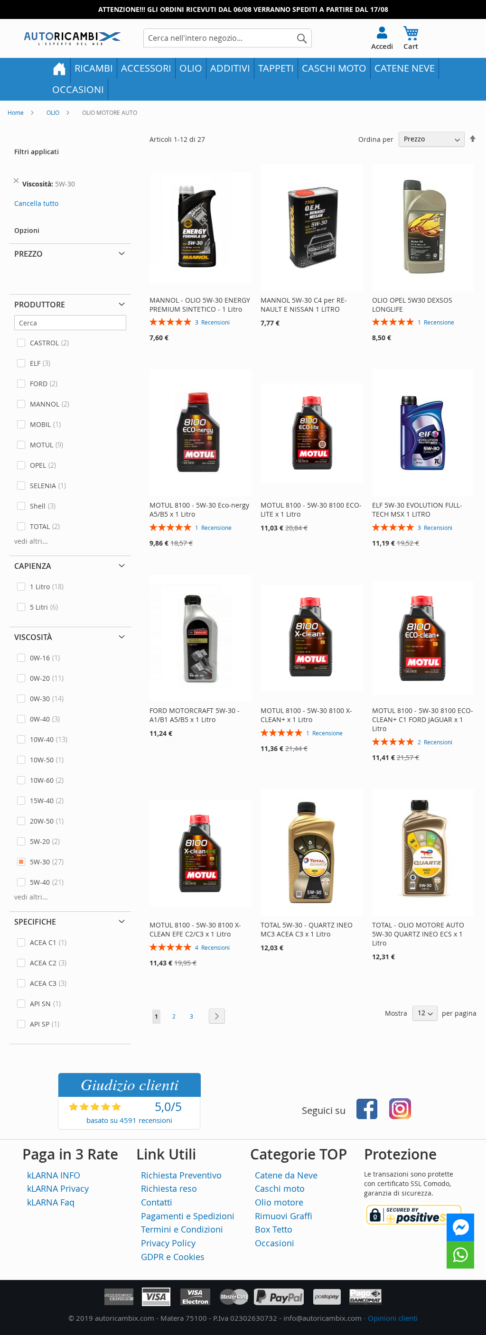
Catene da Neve (286, 1175)
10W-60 (42, 780)
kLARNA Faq (51, 1202)
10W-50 (42, 759)
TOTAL (40, 526)
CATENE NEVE (404, 68)
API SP (39, 1024)
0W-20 (40, 678)
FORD (38, 383)
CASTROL (44, 342)
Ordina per (375, 138)
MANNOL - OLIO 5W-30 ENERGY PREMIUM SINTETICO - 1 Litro (200, 305)
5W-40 (40, 882)
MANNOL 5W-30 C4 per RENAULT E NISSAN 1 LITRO (304, 305)
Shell (38, 505)
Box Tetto (273, 1229)
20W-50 (42, 820)
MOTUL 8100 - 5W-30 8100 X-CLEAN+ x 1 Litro (306, 715)
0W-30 (40, 698)
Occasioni (274, 1243)
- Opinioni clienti (391, 1318)
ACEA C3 (43, 983)
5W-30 (40, 861)
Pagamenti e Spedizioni (187, 1216)
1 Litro (40, 586)
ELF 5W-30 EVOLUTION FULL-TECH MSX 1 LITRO (417, 510)
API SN (40, 1003)
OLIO (190, 68)
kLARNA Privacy (58, 1188)
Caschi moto (280, 1188)
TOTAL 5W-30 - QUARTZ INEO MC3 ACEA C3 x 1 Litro (307, 929)
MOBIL (40, 424)
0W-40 (40, 718)
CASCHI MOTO (334, 68)
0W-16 (40, 657)
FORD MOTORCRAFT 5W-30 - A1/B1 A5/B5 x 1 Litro (195, 715)
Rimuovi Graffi (283, 1216)
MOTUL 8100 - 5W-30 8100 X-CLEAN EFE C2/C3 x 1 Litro (195, 929)
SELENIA (43, 485)
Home (16, 112)
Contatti (156, 1202)
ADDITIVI (230, 68)
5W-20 (40, 841)
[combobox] (227, 37)
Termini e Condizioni (182, 1229)
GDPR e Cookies (173, 1256)
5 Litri (39, 607)
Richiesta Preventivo (181, 1175)
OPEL (38, 465)
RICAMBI (94, 68)
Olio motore (279, 1202)
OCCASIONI (78, 89)
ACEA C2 (43, 962)
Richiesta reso (169, 1188)
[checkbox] (70, 342)
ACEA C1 (43, 942)
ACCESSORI (146, 68)
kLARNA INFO (53, 1175)
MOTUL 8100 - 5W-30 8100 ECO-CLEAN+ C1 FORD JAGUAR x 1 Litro (422, 719)
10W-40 (42, 739)
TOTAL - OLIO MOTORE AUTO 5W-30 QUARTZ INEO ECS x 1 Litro (418, 933)
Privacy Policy (168, 1243)
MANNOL (44, 403)
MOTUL (41, 444)
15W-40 (42, 800)
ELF (35, 363)
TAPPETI (276, 68)
